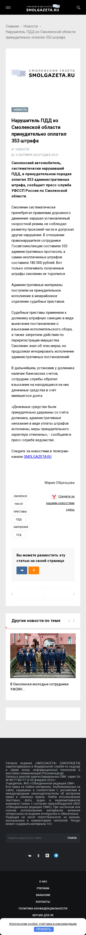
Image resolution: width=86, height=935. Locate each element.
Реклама (43, 888)
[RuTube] (47, 855)
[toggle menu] (8, 7)
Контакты (43, 901)
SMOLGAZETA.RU (38, 456)
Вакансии (43, 895)
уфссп (19, 504)
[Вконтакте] (30, 855)
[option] (43, 664)
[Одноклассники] (38, 855)
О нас (43, 881)
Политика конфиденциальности (43, 908)
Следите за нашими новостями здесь (60, 502)
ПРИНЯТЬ (43, 929)
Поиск (72, 838)
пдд (19, 519)
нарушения (21, 527)
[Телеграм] (56, 855)
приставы (20, 511)
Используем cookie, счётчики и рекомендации (43, 924)
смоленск (20, 496)
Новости (31, 26)
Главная (12, 26)
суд (18, 535)
